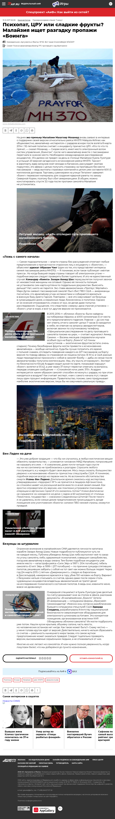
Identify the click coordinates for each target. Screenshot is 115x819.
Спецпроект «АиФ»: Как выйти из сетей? (57, 12)
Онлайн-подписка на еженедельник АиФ (71, 760)
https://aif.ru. (53, 796)
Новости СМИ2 (11, 701)
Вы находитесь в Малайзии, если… (45, 435)
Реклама (21, 760)
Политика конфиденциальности (30, 801)
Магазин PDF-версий (27, 763)
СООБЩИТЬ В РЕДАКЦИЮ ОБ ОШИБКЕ (33, 766)
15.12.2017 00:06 (9, 20)
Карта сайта (77, 763)
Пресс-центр (97, 760)
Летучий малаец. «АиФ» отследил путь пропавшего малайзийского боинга (58, 236)
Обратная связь (46, 763)
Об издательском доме (39, 760)
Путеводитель (62, 763)
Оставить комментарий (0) (91, 658)
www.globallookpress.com (14, 124)
